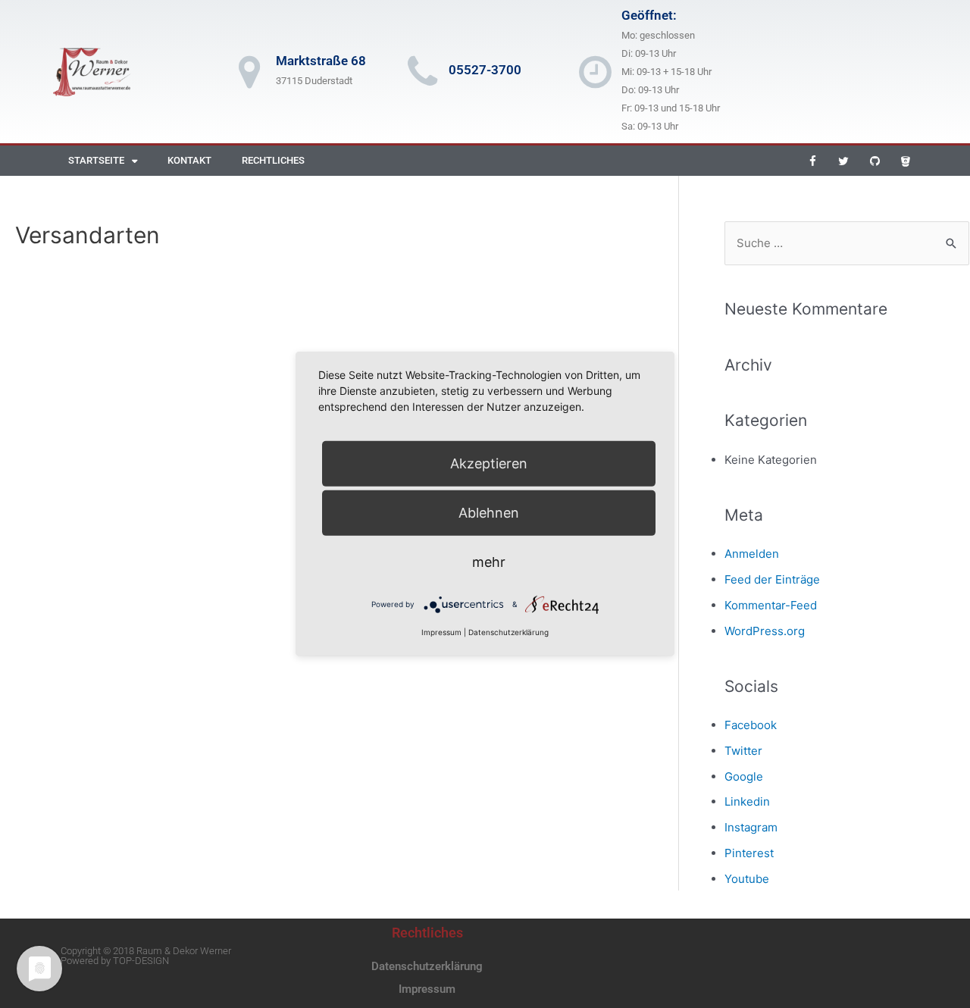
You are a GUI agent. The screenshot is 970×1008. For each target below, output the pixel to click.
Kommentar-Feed (770, 605)
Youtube (746, 879)
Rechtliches (273, 160)
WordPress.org (764, 631)
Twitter (743, 750)
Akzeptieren (488, 463)
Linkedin (747, 801)
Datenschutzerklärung (427, 966)
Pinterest (749, 853)
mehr (488, 562)
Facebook (750, 725)
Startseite (96, 160)
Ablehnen (488, 513)
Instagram (751, 827)
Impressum (427, 989)
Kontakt (189, 160)
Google (743, 776)
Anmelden (751, 553)
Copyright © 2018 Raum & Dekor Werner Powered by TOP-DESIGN (146, 955)
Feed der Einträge (772, 579)
